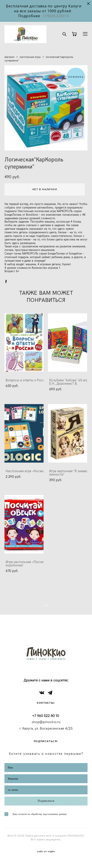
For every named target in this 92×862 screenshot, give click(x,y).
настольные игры (30, 56)
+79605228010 (55, 15)
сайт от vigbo (46, 851)
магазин (9, 56)
